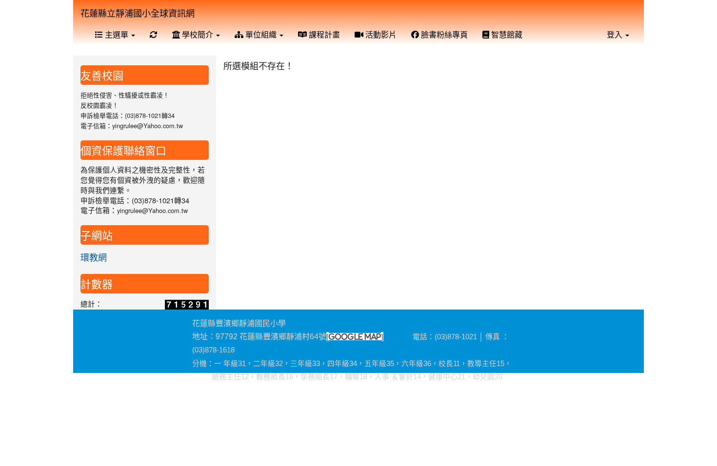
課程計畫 (323, 34)
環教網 (93, 257)
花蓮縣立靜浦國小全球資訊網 (137, 12)
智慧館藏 (505, 34)
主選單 (116, 34)
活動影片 (380, 34)
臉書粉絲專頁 (443, 34)
